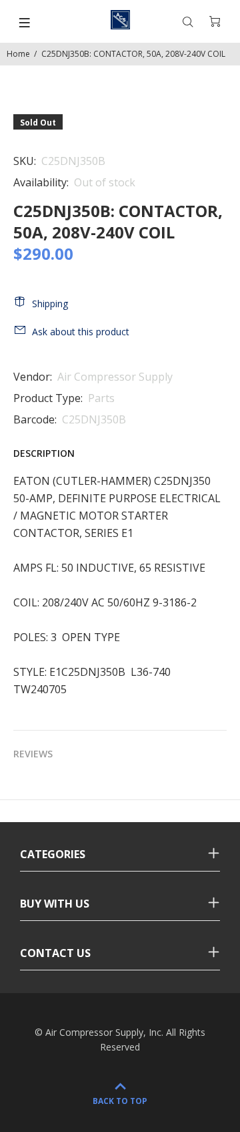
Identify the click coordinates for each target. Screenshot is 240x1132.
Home (18, 53)
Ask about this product (80, 331)
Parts (101, 398)
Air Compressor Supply (115, 376)
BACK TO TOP (120, 1101)
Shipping (50, 303)
